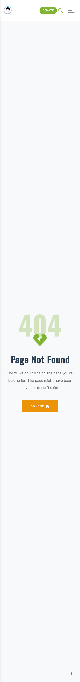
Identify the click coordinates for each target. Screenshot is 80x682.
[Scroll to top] (71, 673)
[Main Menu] (71, 10)
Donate (48, 10)
